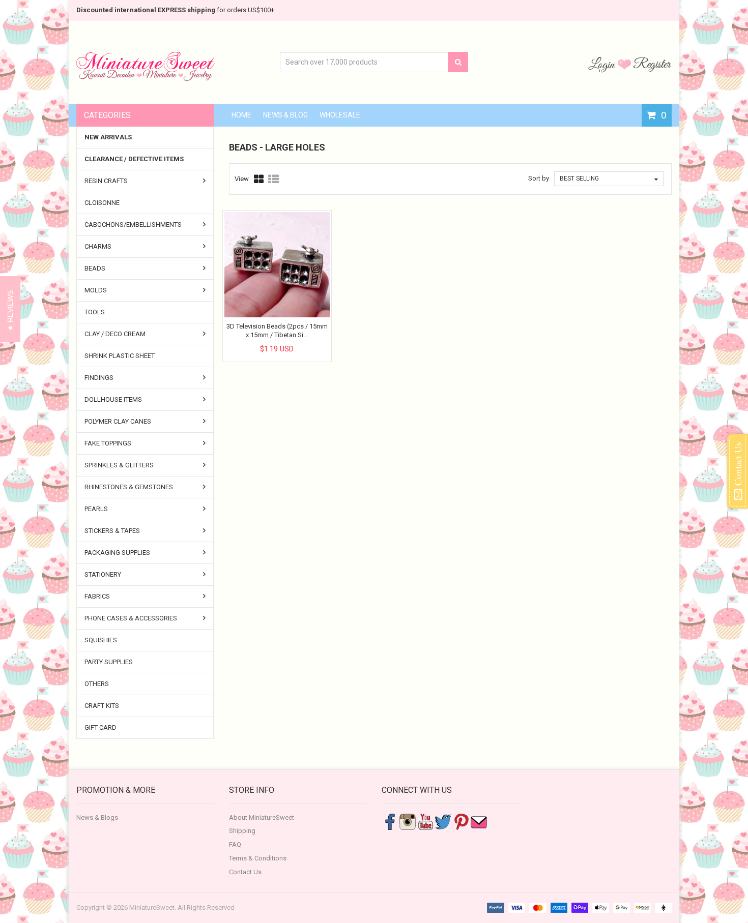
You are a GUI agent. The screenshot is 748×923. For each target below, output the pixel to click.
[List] (273, 179)
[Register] (652, 64)
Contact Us (245, 872)
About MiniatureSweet (261, 817)
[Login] (603, 64)
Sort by (538, 178)
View (242, 179)
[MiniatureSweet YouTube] (425, 821)
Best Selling (579, 178)
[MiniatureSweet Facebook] (390, 821)
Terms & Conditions (257, 858)
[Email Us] (479, 821)
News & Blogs (97, 817)
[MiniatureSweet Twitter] (443, 821)
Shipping (242, 831)
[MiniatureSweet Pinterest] (461, 821)
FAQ (235, 844)
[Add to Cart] (267, 340)
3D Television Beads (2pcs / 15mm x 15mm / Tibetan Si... (277, 330)
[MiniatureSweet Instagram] (407, 821)
